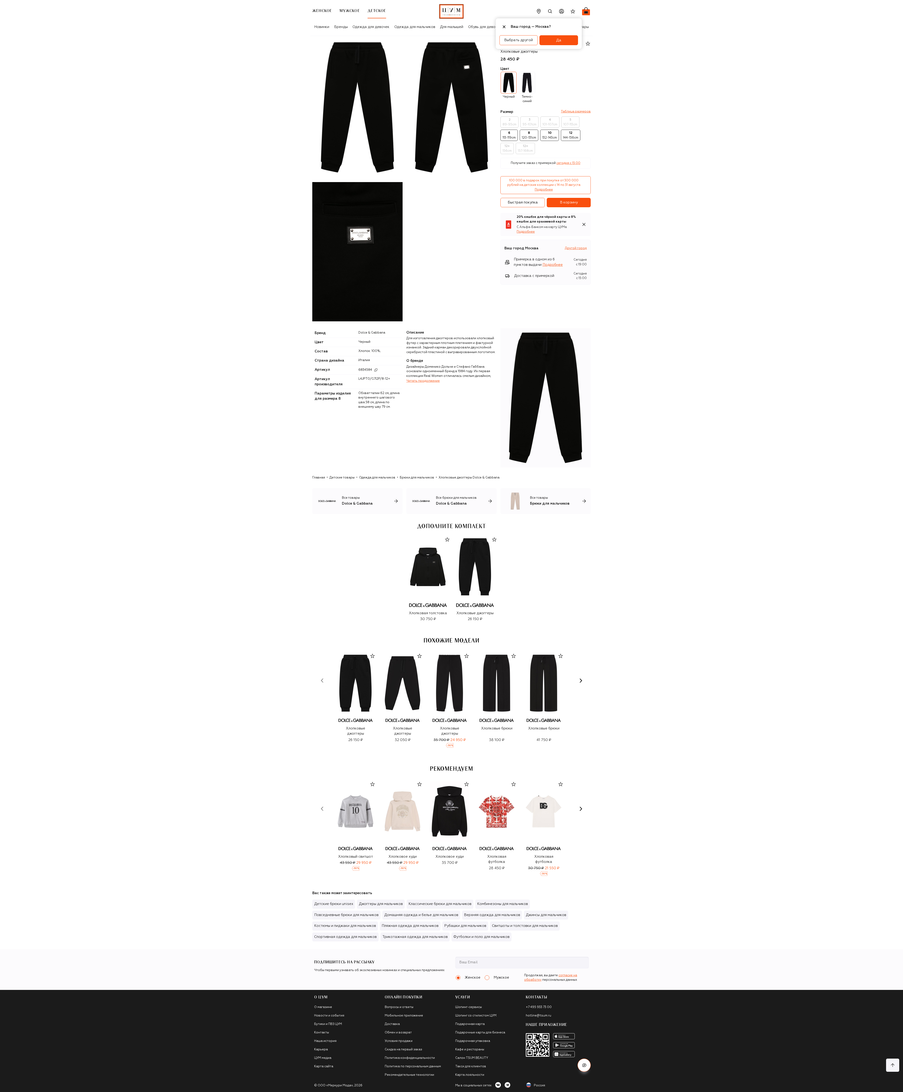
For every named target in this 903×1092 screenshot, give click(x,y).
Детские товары (342, 477)
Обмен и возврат (398, 1032)
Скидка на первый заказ (403, 1049)
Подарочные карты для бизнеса (480, 1032)
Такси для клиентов (470, 1066)
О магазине (323, 1007)
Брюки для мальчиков (417, 477)
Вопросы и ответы (399, 1007)
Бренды (341, 27)
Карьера (321, 1049)
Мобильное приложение (404, 1015)
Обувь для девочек (484, 27)
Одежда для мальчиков (414, 27)
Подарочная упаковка (472, 1041)
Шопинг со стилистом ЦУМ (475, 1015)
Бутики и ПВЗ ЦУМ (328, 1024)
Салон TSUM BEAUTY (471, 1058)
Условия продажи (398, 1041)
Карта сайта (323, 1066)
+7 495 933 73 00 (539, 1007)
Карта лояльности (469, 1074)
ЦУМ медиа (322, 1058)
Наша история (325, 1041)
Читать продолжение (423, 381)
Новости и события (329, 1015)
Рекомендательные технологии (409, 1074)
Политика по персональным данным (413, 1066)
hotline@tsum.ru (538, 1015)
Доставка (392, 1024)
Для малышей (451, 27)
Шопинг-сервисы (468, 1007)
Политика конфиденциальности (410, 1058)
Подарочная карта (470, 1024)
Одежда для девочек (370, 27)
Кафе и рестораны (469, 1049)
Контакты (321, 1032)
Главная (318, 477)
